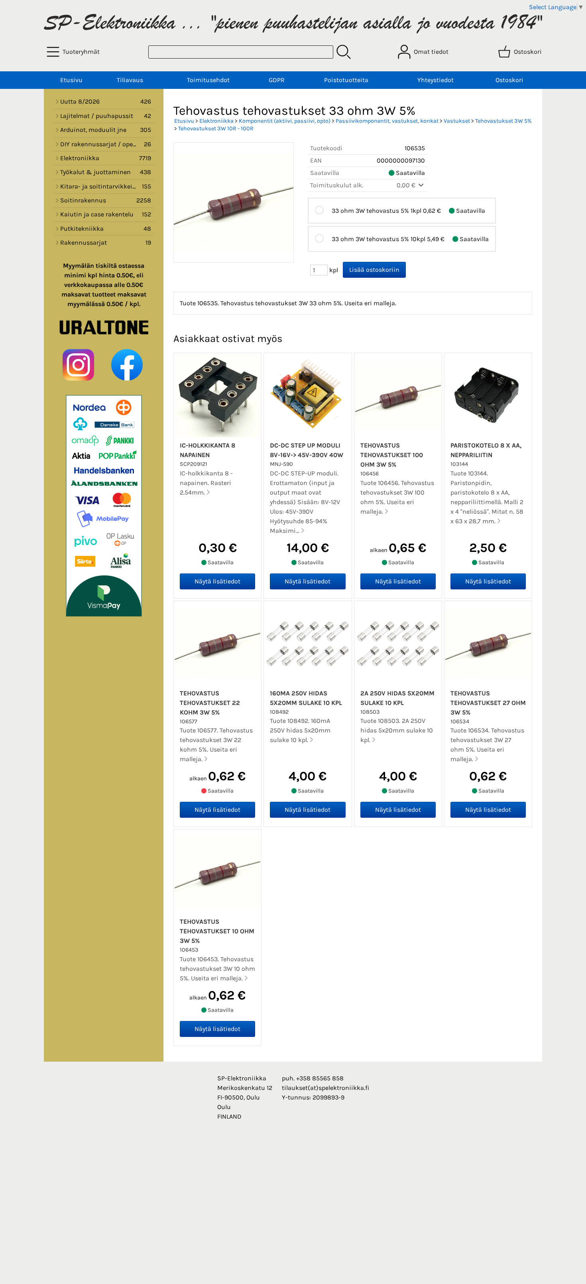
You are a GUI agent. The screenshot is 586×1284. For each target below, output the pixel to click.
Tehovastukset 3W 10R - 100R (216, 128)
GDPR (277, 80)
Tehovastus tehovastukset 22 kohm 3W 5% (210, 702)
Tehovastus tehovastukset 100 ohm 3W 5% (391, 455)
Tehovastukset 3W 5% (503, 121)
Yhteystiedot (435, 80)
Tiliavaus (130, 80)
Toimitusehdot (208, 80)
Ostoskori (509, 80)
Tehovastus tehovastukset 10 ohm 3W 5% (217, 931)
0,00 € (407, 185)
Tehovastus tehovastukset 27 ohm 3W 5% (488, 702)
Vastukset (457, 121)
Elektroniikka (216, 121)
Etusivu (71, 80)
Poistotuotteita (346, 80)
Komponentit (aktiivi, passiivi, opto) (284, 121)
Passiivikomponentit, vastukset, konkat (387, 121)
